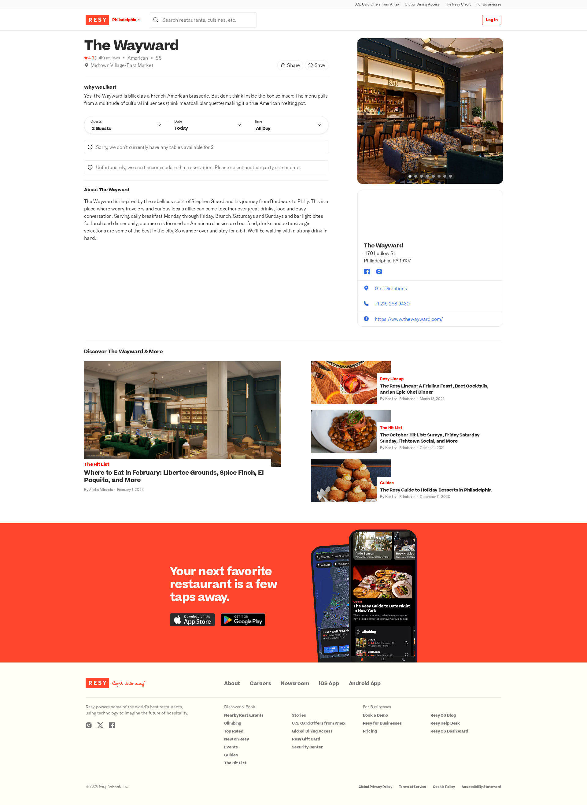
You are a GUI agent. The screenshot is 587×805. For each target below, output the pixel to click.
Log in (492, 20)
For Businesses (488, 4)
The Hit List (235, 763)
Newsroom (295, 683)
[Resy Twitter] (100, 725)
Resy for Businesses (382, 723)
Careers (260, 683)
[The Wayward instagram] (379, 271)
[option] (430, 111)
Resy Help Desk (445, 723)
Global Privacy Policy (375, 787)
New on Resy (236, 739)
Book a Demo (375, 715)
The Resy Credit (458, 4)
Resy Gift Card (306, 739)
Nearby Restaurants (243, 715)
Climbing (232, 723)
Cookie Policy (444, 787)
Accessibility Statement (481, 787)
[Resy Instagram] (89, 725)
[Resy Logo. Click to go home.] (97, 20)
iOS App (329, 683)
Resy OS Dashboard (449, 731)
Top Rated (233, 731)
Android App (365, 683)
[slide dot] (410, 176)
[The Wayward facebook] (367, 271)
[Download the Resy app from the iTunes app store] (192, 619)
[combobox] (203, 20)
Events (231, 747)
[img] (86, 65)
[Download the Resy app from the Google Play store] (242, 619)
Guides (231, 755)
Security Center (307, 747)
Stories (299, 715)
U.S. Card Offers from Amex (376, 4)
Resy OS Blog (443, 715)
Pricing (370, 731)
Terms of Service (412, 787)
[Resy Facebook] (112, 725)
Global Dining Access (422, 4)
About (232, 683)
